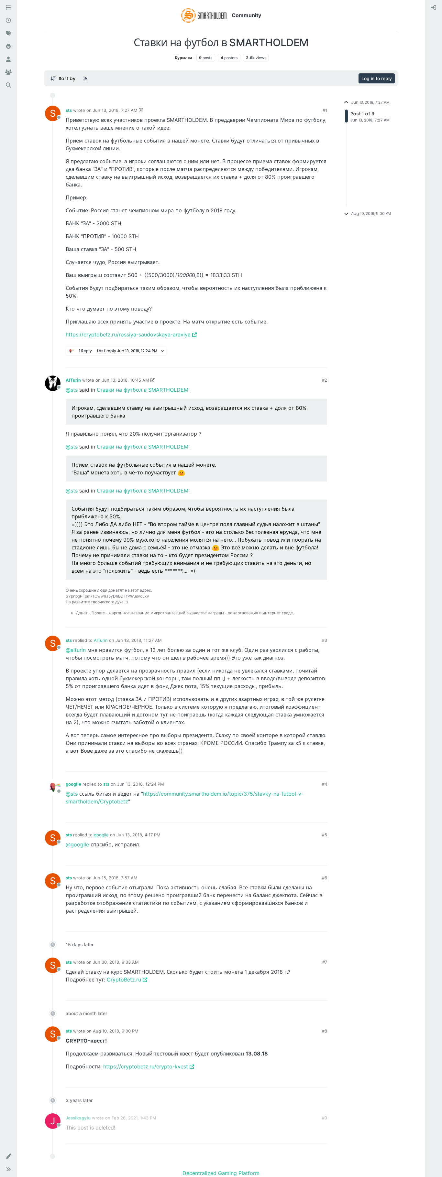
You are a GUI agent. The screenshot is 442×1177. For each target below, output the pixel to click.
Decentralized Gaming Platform (221, 1173)
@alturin (76, 650)
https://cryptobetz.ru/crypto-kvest (145, 1066)
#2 (324, 380)
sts (69, 110)
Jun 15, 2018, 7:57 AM (115, 877)
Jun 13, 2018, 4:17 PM (138, 834)
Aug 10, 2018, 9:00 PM (115, 1031)
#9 (324, 1117)
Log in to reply (376, 78)
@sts (72, 390)
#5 (324, 834)
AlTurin (73, 380)
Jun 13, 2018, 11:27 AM (139, 640)
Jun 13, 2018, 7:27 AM (115, 110)
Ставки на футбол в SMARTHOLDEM (142, 390)
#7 (324, 962)
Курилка (183, 57)
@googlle (77, 844)
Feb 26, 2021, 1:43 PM (134, 1117)
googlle (73, 784)
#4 (324, 784)
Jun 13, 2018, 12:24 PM (140, 784)
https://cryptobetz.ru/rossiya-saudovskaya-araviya (128, 334)
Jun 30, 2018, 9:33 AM (116, 962)
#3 (324, 640)
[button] (8, 1156)
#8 (324, 1031)
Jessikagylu (78, 1117)
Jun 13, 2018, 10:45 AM (125, 380)
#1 (325, 110)
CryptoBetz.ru (124, 979)
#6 (324, 877)
